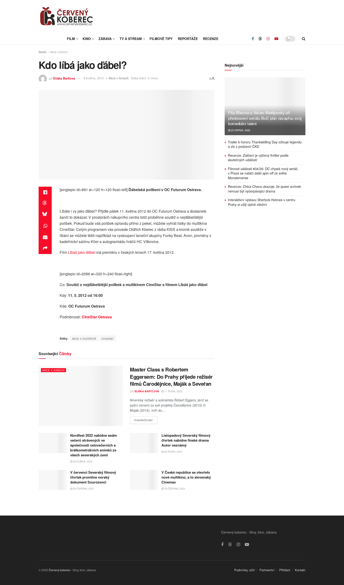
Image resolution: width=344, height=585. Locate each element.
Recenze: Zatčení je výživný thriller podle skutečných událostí (258, 157)
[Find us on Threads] (260, 38)
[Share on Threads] (45, 203)
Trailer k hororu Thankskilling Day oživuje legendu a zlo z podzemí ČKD (265, 144)
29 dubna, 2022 (82, 461)
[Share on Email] (45, 237)
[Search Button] (303, 38)
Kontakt (300, 570)
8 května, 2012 (94, 78)
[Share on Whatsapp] (45, 226)
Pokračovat (145, 419)
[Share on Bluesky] (45, 214)
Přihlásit (284, 570)
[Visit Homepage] (67, 16)
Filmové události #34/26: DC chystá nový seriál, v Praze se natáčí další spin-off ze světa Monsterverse (263, 173)
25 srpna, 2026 (240, 130)
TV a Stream (131, 38)
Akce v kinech (59, 52)
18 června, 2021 (174, 488)
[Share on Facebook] (45, 192)
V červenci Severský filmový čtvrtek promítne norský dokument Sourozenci (93, 477)
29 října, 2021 (173, 451)
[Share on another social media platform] (45, 248)
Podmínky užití (244, 570)
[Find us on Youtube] (276, 38)
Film (71, 38)
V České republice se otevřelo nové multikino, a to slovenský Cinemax (186, 477)
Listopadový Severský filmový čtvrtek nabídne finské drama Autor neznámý (185, 440)
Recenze (210, 38)
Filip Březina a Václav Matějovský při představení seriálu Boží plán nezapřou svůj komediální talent (264, 118)
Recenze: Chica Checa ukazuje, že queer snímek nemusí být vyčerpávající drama (264, 188)
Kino (87, 38)
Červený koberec (59, 570)
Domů (42, 52)
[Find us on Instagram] (268, 38)
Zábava (105, 38)
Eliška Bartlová (64, 78)
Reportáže (188, 38)
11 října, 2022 (173, 391)
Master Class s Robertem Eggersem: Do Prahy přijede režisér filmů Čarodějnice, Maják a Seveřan (171, 377)
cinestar (107, 338)
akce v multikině (84, 338)
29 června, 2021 (83, 488)
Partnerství (267, 570)
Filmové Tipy (161, 38)
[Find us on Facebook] (253, 38)
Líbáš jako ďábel (81, 252)
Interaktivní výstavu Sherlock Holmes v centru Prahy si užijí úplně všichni (261, 202)
